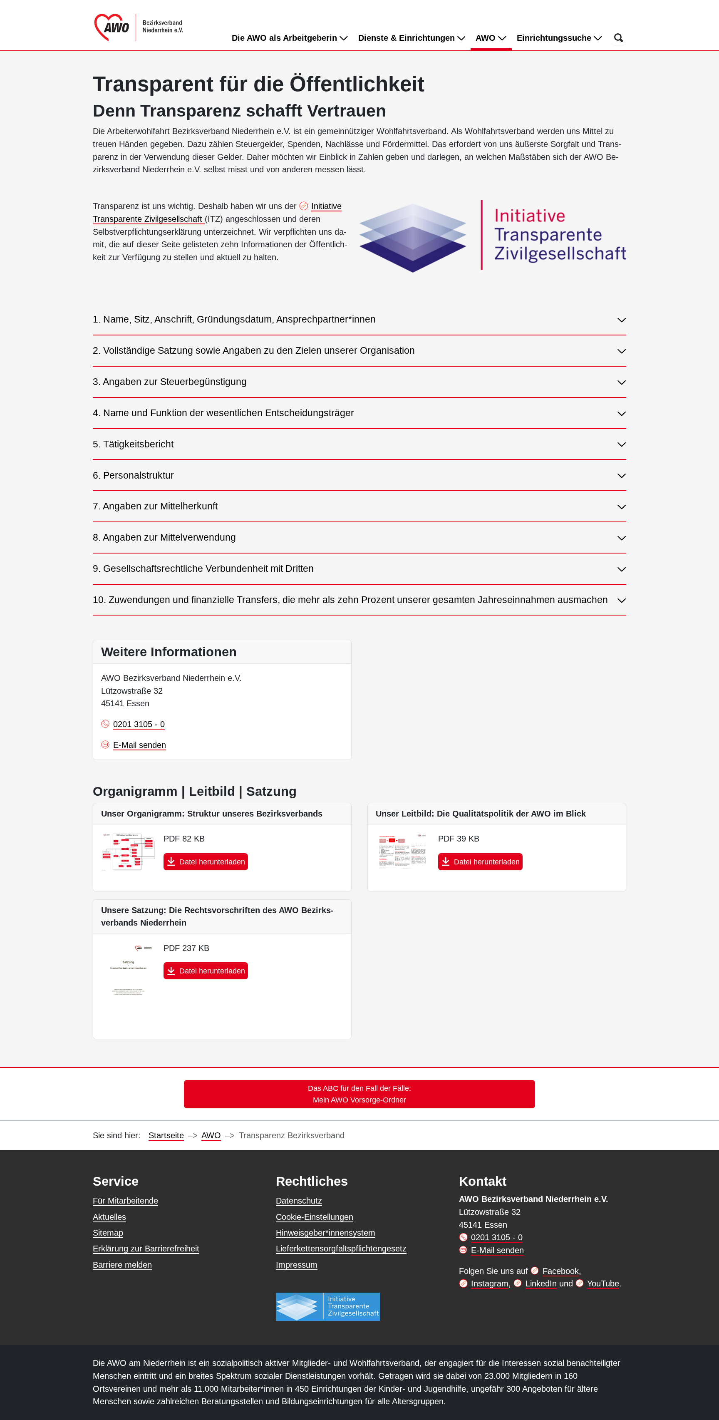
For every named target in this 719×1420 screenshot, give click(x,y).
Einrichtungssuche (555, 37)
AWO (493, 37)
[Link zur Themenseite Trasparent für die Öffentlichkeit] (328, 1306)
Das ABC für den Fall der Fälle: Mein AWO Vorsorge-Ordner (359, 1094)
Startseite (166, 1135)
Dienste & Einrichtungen (407, 37)
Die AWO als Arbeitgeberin (286, 37)
